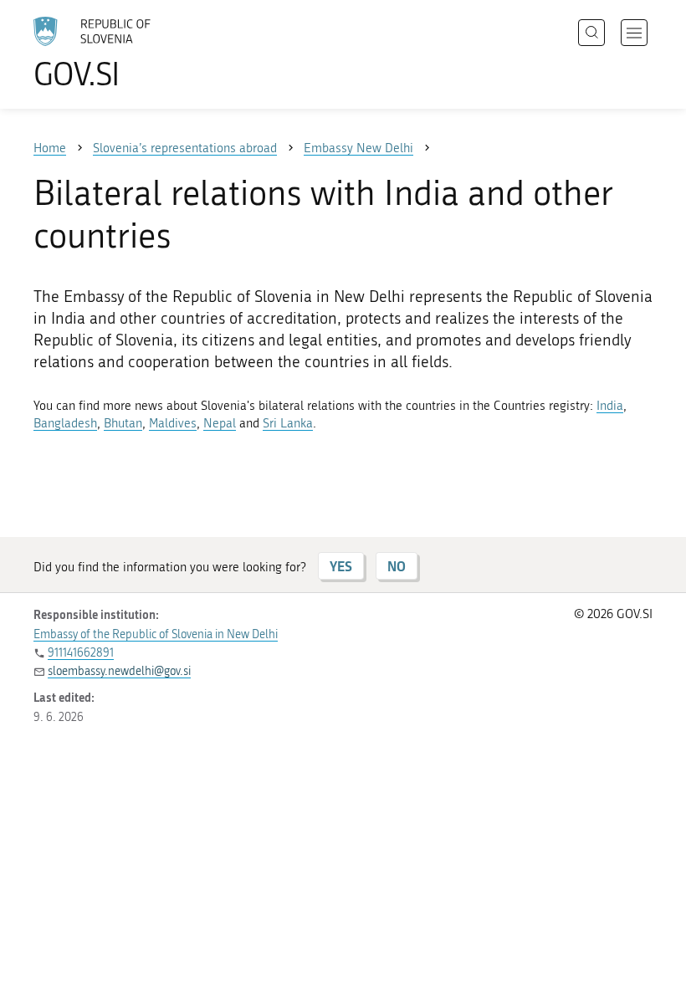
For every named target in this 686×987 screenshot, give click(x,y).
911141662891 (81, 653)
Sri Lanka (288, 423)
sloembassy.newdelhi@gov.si (119, 671)
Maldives (173, 423)
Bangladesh (65, 423)
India (609, 405)
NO (396, 565)
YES (341, 565)
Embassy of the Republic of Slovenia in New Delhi (155, 634)
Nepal (219, 423)
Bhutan (123, 423)
